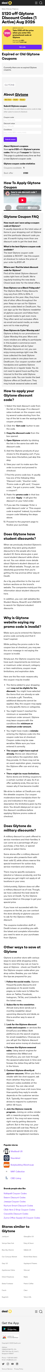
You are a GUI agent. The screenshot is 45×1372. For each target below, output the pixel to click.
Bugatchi (5, 1297)
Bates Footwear (7, 1284)
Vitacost (27, 1270)
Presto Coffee (28, 1284)
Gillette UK (27, 1250)
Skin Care (8, 100)
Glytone (21, 94)
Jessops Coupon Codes (15, 1201)
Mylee (26, 1277)
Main (4, 9)
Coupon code (9, 117)
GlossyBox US (29, 1236)
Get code (22, 47)
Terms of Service (7, 1369)
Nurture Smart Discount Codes (18, 1205)
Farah (4, 1290)
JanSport (5, 1236)
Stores (9, 9)
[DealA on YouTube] (12, 1364)
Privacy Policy (18, 1369)
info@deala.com (11, 1360)
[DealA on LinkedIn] (17, 1364)
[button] (22, 34)
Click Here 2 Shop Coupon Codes (19, 1209)
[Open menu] (36, 3)
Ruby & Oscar (29, 1243)
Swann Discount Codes (14, 1197)
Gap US (5, 1263)
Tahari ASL (28, 1297)
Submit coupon (10, 139)
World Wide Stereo (30, 1257)
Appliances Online (8, 1270)
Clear (26, 1290)
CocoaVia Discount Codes (16, 1213)
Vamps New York (8, 1243)
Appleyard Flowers (30, 1263)
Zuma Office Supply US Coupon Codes (22, 1217)
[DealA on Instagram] (7, 1364)
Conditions (8, 130)
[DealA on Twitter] (3, 1364)
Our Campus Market (9, 1257)
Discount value (9, 123)
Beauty (22, 100)
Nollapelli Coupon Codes (15, 1193)
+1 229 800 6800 (11, 1358)
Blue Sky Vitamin (8, 1250)
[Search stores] (41, 3)
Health (16, 100)
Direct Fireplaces (8, 1277)
